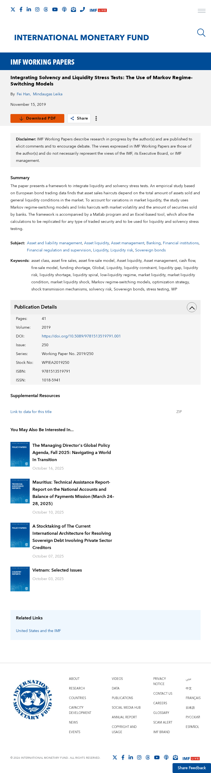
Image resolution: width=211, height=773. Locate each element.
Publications (122, 698)
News (73, 722)
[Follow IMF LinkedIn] (29, 9)
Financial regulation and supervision (59, 250)
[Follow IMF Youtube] (55, 9)
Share (82, 118)
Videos (117, 678)
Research (77, 688)
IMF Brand (161, 732)
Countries (77, 698)
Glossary (161, 713)
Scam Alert (162, 722)
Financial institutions (181, 243)
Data (116, 688)
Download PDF (41, 118)
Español (192, 727)
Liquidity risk (121, 250)
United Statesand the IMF (38, 631)
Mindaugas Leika (47, 94)
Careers (160, 703)
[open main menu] (202, 11)
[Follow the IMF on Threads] (46, 9)
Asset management (127, 243)
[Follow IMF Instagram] (37, 9)
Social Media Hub (126, 707)
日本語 (190, 707)
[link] (72, 118)
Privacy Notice (159, 681)
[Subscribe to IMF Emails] (73, 9)
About (74, 678)
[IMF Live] (98, 9)
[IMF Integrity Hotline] (82, 9)
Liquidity (100, 250)
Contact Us (162, 693)
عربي (188, 678)
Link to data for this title (31, 412)
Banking (153, 243)
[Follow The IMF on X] (12, 9)
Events (74, 732)
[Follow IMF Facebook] (21, 9)
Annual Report (124, 717)
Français (193, 698)
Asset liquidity (96, 243)
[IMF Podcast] (64, 9)
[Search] (201, 33)
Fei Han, (24, 94)
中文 (189, 688)
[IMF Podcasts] (166, 757)
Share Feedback (192, 768)
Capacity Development (80, 710)
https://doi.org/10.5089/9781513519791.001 (81, 336)
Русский (193, 717)
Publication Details (35, 307)
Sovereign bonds (150, 250)
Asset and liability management (54, 243)
